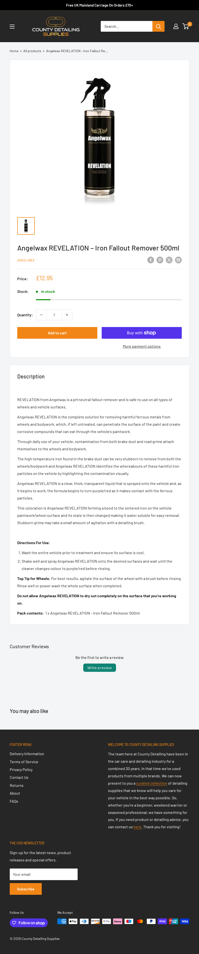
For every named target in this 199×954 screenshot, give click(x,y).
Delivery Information (27, 753)
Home (14, 51)
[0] (186, 26)
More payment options (142, 346)
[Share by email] (178, 259)
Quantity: (25, 314)
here (137, 826)
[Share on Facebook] (150, 259)
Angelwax (25, 260)
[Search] (158, 26)
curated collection (151, 783)
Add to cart (57, 332)
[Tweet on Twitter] (169, 259)
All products (32, 51)
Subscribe (25, 889)
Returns (17, 785)
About (15, 793)
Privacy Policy (21, 769)
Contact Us (19, 777)
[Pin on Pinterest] (160, 259)
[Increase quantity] (67, 315)
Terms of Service (24, 761)
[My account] (176, 26)
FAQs (14, 801)
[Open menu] (12, 27)
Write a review (99, 667)
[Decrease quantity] (41, 315)
